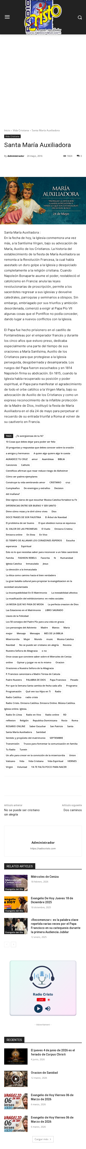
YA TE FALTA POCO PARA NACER (49, 766)
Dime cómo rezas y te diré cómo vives (26, 511)
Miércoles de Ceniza (45, 876)
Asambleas (48, 459)
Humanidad (66, 557)
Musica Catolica (65, 639)
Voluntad (22, 766)
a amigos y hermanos (17, 453)
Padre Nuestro (14, 679)
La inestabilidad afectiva (64, 592)
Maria (66, 627)
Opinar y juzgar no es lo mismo (34, 662)
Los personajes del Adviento (21, 627)
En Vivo (43, 534)
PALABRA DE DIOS (36, 679)
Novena (67, 644)
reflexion (11, 720)
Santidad (41, 732)
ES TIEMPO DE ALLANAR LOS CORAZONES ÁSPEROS (34, 540)
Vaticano (10, 761)
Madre (44, 627)
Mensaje (21, 633)
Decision (58, 488)
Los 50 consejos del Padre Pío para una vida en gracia (35, 621)
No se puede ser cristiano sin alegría (39, 644)
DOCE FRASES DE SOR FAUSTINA (23, 517)
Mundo (38, 639)
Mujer (27, 639)
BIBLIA (61, 459)
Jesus (45, 563)
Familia (10, 557)
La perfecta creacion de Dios (63, 604)
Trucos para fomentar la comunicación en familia (50, 743)
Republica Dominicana (45, 720)
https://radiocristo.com (43, 848)
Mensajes (35, 633)
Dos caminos (73, 810)
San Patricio (56, 726)
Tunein (23, 749)
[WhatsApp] (50, 166)
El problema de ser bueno (20, 523)
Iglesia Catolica (14, 563)
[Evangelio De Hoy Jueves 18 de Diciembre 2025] (16, 904)
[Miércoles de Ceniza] (16, 883)
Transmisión (12, 743)
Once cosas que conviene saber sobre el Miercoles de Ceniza (38, 656)
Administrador (16, 155)
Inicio (7, 130)
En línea (31, 534)
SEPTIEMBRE (56, 737)
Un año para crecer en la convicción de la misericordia (35, 755)
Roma (75, 720)
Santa (70, 726)
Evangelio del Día (14, 889)
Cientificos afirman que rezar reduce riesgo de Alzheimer (37, 470)
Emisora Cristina (63, 528)
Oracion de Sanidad (44, 1072)
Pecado (74, 679)
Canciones (11, 464)
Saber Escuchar (37, 726)
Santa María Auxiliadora (19, 732)
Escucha (70, 540)
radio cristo (31, 697)
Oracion (60, 662)
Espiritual (26, 546)
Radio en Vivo (33, 714)
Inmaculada (32, 563)
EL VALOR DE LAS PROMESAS (21, 528)
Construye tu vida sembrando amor (25, 482)
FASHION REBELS (27, 557)
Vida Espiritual (55, 761)
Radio (58, 691)
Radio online (52, 714)
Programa (71, 685)
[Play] (38, 1008)
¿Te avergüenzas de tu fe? (29, 435)
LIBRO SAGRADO (54, 610)
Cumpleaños (13, 488)
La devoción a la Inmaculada (21, 569)
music (49, 639)
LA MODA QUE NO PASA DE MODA (25, 604)
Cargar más (41, 1139)
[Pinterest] (41, 166)
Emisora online (14, 534)
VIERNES (72, 761)
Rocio (64, 720)
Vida (21, 761)
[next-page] (13, 944)
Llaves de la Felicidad (17, 615)
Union (72, 755)
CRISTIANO (55, 482)
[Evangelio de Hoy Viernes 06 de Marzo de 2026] (16, 1101)
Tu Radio (10, 749)
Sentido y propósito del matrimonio (26, 737)
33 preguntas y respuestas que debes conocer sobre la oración (40, 447)
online (9, 662)
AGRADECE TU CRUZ (17, 459)
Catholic (25, 464)
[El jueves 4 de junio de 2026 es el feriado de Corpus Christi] (16, 1056)
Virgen (9, 766)
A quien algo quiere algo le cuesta (52, 453)
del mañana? (13, 493)
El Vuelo (46, 528)
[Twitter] (31, 166)
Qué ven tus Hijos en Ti (38, 691)
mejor (9, 633)
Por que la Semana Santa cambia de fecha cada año (34, 685)
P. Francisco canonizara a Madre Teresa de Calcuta (33, 674)
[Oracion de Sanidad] (16, 1079)
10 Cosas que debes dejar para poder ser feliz (30, 441)
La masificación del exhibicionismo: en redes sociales (34, 598)
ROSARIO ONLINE (15, 726)
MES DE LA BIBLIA (53, 633)
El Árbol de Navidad (56, 517)
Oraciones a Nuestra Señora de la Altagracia (30, 668)
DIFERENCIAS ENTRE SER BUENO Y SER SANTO (31, 505)
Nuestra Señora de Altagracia (22, 650)
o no (44, 650)
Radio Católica (13, 697)
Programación (14, 691)
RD (64, 714)
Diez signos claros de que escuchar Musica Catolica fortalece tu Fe (41, 499)
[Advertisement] (43, 79)
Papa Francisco (58, 679)
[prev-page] (6, 944)
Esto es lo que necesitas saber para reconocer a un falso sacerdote (42, 552)
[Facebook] (21, 166)
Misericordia (12, 639)
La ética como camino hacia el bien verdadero (31, 575)
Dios (54, 511)
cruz (68, 482)
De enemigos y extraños (37, 488)
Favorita (45, 557)
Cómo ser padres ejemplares (21, 476)
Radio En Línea (14, 714)
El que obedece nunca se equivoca (57, 523)
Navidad (10, 644)
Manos (55, 627)
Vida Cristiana (21, 130)
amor (35, 459)
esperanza (11, 546)
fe (55, 557)
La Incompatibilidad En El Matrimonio (26, 592)
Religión (24, 720)
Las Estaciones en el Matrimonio (23, 610)
